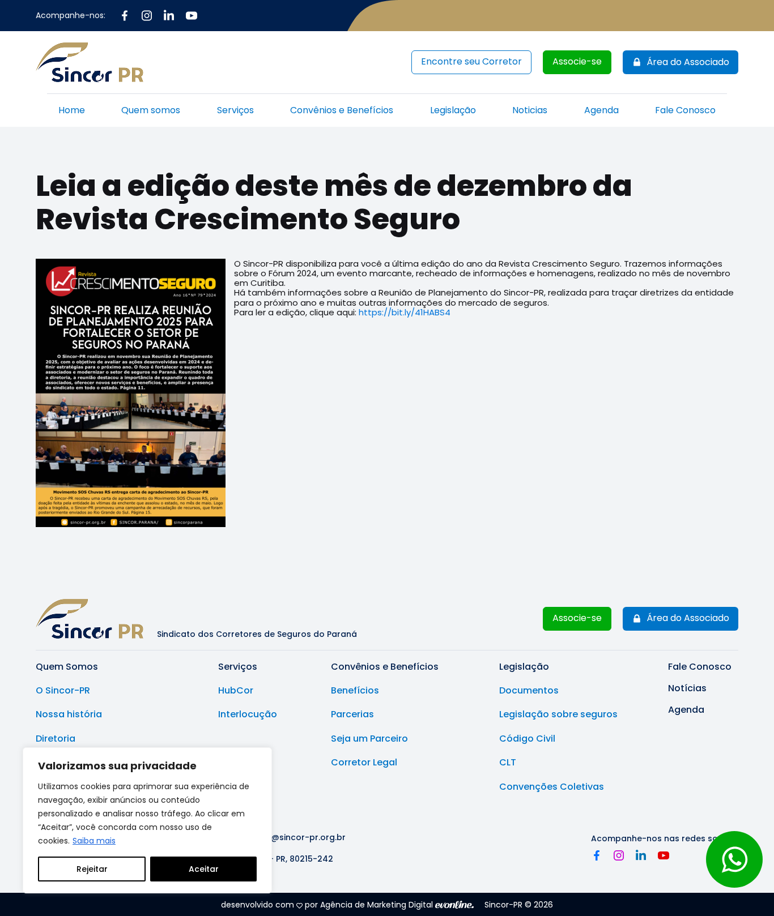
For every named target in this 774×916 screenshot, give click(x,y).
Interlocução (247, 714)
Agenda (601, 110)
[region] (147, 820)
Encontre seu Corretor (471, 61)
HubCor (235, 691)
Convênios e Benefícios (341, 110)
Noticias (529, 110)
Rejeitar (92, 869)
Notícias (687, 688)
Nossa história (69, 714)
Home (71, 110)
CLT (507, 762)
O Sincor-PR (63, 691)
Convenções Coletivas (551, 787)
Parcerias (352, 714)
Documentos (529, 691)
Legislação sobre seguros (558, 714)
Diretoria (55, 739)
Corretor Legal (364, 762)
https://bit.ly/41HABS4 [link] (404, 312)
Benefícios (355, 691)
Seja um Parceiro (369, 739)
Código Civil (527, 739)
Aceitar (204, 869)
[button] (680, 62)
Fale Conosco (685, 110)
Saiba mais (94, 840)
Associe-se (577, 61)
